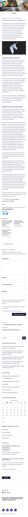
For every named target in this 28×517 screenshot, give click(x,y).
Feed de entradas (6, 432)
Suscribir (6, 477)
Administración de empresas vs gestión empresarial (19, 222)
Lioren (3, 204)
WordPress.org (5, 438)
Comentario (5, 258)
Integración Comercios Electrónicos (10, 381)
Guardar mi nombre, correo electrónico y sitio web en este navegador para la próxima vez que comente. (13, 301)
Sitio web (4, 291)
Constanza (17, 18)
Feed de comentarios (7, 435)
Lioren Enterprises (12, 8)
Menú (14, 13)
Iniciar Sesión (5, 429)
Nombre (4, 277)
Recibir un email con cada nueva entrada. (13, 311)
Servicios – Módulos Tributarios (9, 392)
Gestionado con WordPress (8, 513)
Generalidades (7, 378)
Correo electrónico (7, 284)
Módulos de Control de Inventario (9, 387)
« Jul (3, 421)
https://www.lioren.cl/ (7, 209)
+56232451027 (6, 447)
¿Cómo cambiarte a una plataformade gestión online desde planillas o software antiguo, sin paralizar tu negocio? (12, 352)
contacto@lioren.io (6, 449)
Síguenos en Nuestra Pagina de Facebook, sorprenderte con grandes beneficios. (12, 498)
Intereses (4, 384)
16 (24, 410)
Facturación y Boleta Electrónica (9, 376)
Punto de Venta (5, 389)
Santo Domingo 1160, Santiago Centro (11, 445)
